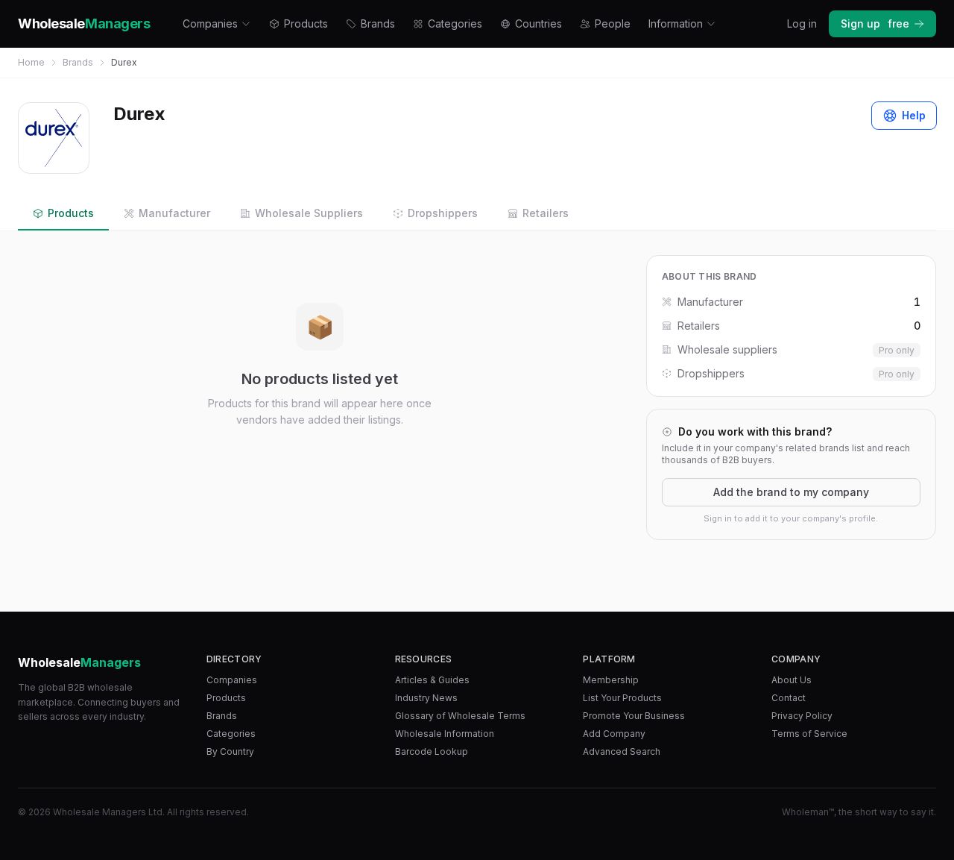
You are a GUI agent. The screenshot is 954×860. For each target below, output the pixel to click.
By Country (230, 751)
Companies (210, 23)
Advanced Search (621, 751)
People (613, 23)
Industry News (426, 697)
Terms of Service (809, 733)
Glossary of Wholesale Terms (460, 715)
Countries (538, 23)
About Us (791, 679)
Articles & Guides (432, 679)
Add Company (614, 733)
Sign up (875, 23)
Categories (455, 23)
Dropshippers (443, 213)
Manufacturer (174, 213)
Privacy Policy (802, 715)
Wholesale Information (444, 733)
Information (675, 23)
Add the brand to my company (791, 492)
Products (306, 23)
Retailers (545, 213)
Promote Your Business (634, 715)
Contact (788, 697)
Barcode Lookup (431, 751)
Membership (611, 679)
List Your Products (622, 697)
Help (914, 115)
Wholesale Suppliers (309, 213)
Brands (378, 23)
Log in (802, 23)
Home (31, 62)
